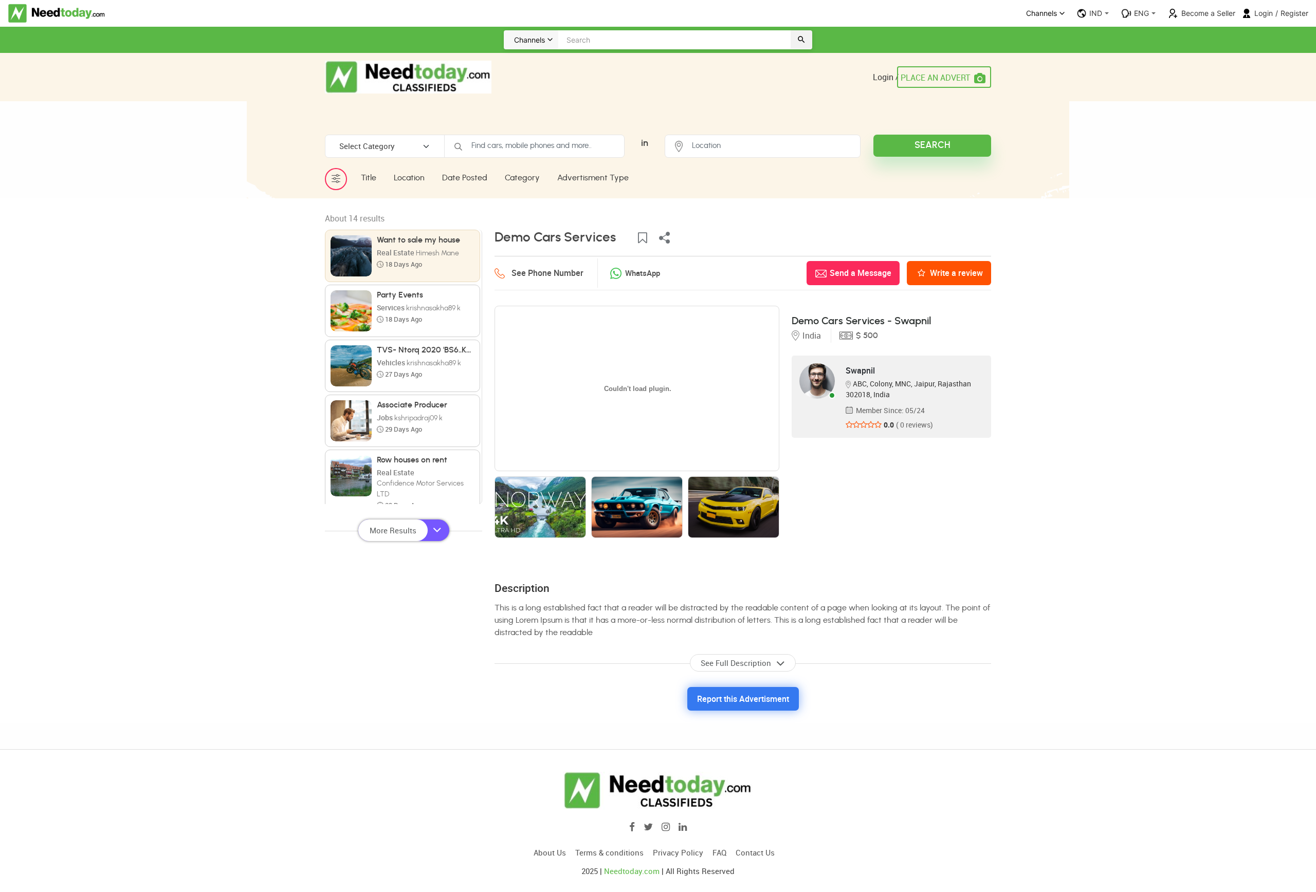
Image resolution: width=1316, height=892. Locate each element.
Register (1294, 13)
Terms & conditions (609, 852)
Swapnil (860, 370)
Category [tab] (522, 178)
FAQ (719, 852)
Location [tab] (409, 178)
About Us (550, 852)
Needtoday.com (632, 871)
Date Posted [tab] (464, 178)
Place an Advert (936, 77)
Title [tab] (368, 178)
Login (1263, 13)
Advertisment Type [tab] (593, 178)
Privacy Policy (678, 852)
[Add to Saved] (642, 238)
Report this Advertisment (743, 698)
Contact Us (755, 852)
